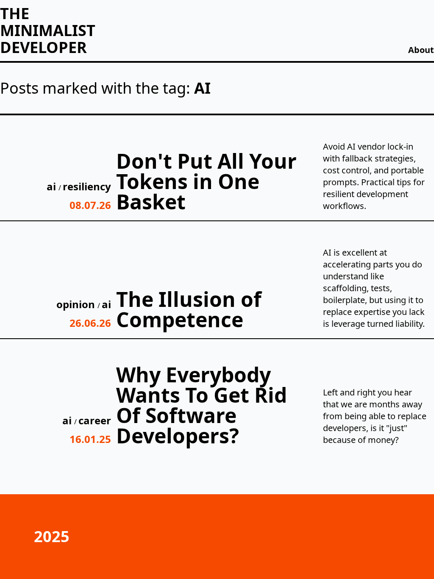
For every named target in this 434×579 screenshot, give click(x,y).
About (421, 50)
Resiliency (87, 186)
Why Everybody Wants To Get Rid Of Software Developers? (201, 405)
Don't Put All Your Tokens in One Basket (206, 181)
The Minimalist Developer (47, 30)
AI (52, 186)
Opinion (76, 304)
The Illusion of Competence (189, 309)
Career (94, 420)
